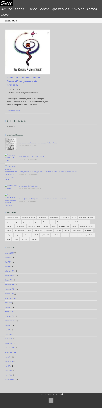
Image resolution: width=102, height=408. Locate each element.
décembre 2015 (10, 316)
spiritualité (45, 235)
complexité (54, 217)
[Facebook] (51, 400)
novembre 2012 (10, 379)
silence (27, 235)
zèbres (16, 239)
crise (74, 217)
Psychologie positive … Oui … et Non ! (32, 156)
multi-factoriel (64, 226)
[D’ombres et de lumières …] (11, 187)
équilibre (35, 239)
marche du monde (34, 226)
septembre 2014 (10, 352)
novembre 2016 (10, 289)
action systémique (13, 217)
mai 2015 (8, 330)
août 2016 (8, 303)
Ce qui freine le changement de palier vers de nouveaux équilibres (42, 199)
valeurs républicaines (87, 235)
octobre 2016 (9, 294)
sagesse (18, 235)
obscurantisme (19, 230)
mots (54, 226)
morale (46, 226)
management (20, 226)
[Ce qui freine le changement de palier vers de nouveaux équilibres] (11, 200)
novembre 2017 (10, 276)
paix (29, 230)
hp (52, 222)
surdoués (55, 235)
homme (45, 222)
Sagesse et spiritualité (30, 92)
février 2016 (9, 312)
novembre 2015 (10, 321)
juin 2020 (8, 262)
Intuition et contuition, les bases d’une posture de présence (24, 81)
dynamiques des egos (86, 217)
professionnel (77, 230)
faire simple (27, 222)
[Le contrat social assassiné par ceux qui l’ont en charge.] (11, 144)
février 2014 (9, 361)
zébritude (25, 239)
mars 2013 (8, 375)
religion (9, 235)
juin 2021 (8, 257)
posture (58, 230)
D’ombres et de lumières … (28, 186)
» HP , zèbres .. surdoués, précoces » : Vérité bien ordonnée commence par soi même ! (48, 172)
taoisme (65, 235)
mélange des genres (86, 226)
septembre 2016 (10, 298)
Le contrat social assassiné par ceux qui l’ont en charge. (38, 143)
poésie (66, 230)
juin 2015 (8, 325)
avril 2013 (8, 370)
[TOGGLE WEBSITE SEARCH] (12, 15)
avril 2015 (8, 334)
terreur (73, 235)
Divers (11, 92)
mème (74, 226)
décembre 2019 (10, 271)
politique (49, 230)
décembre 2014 (10, 348)
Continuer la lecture (14, 110)
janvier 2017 (9, 280)
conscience (65, 217)
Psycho (18, 92)
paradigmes (38, 230)
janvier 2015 (9, 343)
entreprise (16, 222)
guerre (37, 222)
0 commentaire (33, 146)
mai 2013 (8, 366)
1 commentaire (33, 174)
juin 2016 (8, 307)
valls (8, 239)
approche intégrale (28, 217)
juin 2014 (8, 357)
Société (35, 235)
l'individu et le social (81, 222)
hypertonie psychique (64, 222)
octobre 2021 (9, 253)
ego (8, 222)
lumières (9, 226)
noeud (9, 230)
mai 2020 (8, 267)
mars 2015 (8, 339)
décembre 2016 (10, 285)
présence (88, 230)
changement (43, 217)
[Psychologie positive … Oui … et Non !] (11, 157)
